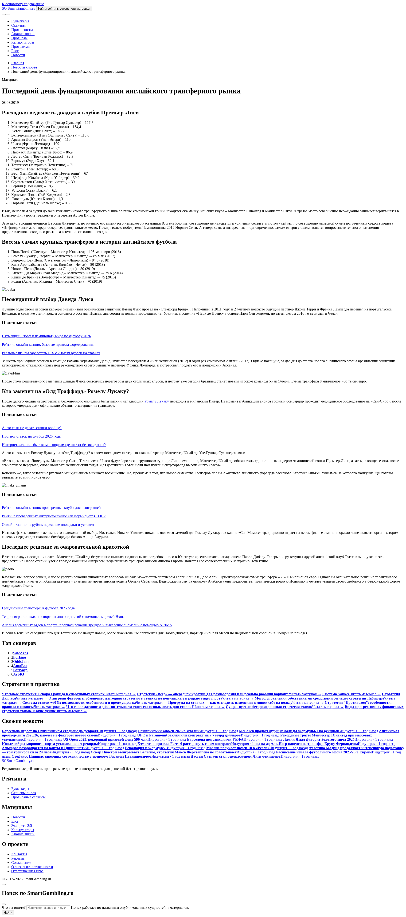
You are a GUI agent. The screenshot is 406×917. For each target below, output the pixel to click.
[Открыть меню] (8, 14)
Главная (17, 63)
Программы (20, 46)
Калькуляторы (22, 42)
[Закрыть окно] (4, 884)
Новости (18, 55)
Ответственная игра (27, 871)
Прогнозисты (22, 30)
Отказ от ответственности (32, 867)
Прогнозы (19, 38)
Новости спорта (24, 67)
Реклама (17, 858)
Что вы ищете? (14, 907)
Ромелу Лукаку (156, 401)
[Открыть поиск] (4, 14)
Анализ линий (23, 34)
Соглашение (21, 863)
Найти (8, 912)
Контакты (19, 854)
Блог (15, 51)
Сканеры (18, 25)
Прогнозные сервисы (28, 797)
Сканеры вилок (23, 793)
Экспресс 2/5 (21, 826)
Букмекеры (20, 21)
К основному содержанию (23, 4)
